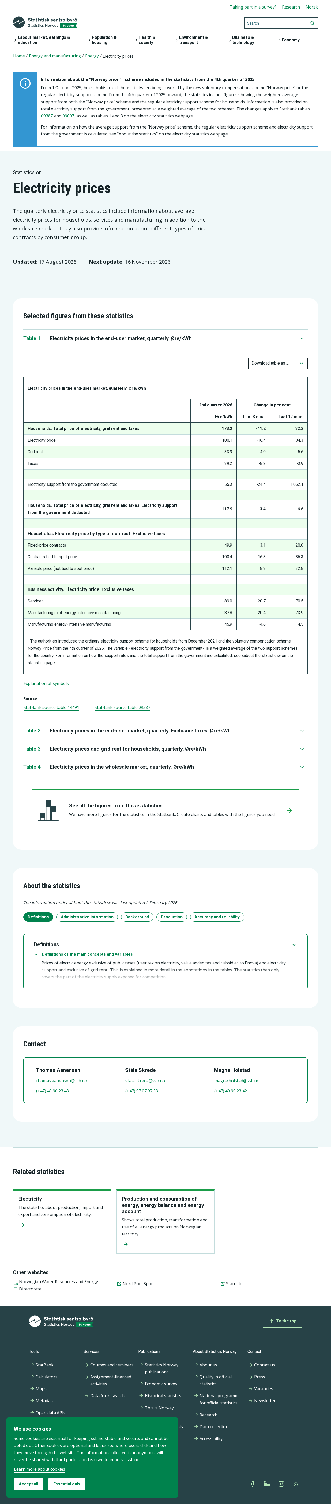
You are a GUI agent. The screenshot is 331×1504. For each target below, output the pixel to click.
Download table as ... (270, 363)
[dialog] (92, 1457)
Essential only (66, 1484)
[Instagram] (282, 1484)
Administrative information (87, 917)
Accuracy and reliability (217, 917)
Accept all (28, 1484)
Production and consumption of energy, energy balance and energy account (163, 1205)
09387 (47, 116)
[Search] (312, 23)
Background (137, 917)
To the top (286, 1321)
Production (172, 917)
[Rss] (296, 1484)
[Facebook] (253, 1484)
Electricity (30, 1199)
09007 (68, 116)
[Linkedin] (267, 1484)
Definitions (38, 917)
